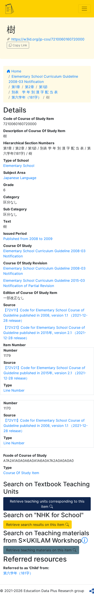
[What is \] (85, 540)
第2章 (29, 87)
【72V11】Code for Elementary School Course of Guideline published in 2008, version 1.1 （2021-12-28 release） (45, 315)
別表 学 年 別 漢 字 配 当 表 (35, 92)
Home (15, 71)
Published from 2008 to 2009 (27, 238)
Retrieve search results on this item (35, 524)
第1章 (16, 87)
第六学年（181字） (26, 97)
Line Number (13, 390)
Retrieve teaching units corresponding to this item (47, 504)
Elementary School (18, 165)
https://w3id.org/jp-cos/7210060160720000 (47, 39)
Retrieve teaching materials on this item (39, 550)
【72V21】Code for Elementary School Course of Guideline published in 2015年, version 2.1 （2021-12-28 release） (44, 332)
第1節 (43, 87)
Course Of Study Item (21, 473)
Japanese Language (19, 178)
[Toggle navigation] (84, 8)
